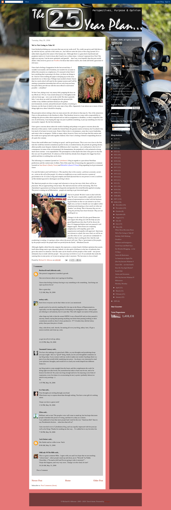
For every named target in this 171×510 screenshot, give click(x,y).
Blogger (107, 501)
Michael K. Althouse (132, 66)
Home (68, 480)
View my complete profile (131, 69)
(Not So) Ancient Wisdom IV (124, 277)
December (119, 205)
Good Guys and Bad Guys (124, 246)
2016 (116, 170)
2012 (116, 183)
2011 (116, 186)
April (118, 288)
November (119, 208)
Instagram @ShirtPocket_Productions (126, 94)
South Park (119, 271)
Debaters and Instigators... (124, 242)
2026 (116, 139)
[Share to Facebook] (77, 260)
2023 (116, 148)
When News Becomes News (124, 230)
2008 (116, 196)
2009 (116, 193)
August (118, 218)
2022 (116, 151)
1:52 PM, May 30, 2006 (47, 405)
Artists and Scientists (122, 274)
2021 (116, 155)
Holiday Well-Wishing (122, 236)
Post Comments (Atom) (49, 485)
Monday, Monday (121, 284)
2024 (116, 145)
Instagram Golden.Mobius (122, 97)
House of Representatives (85, 307)
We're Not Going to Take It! (124, 233)
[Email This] (70, 260)
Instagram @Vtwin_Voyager (122, 86)
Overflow (57, 60)
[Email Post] (66, 260)
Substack (116, 99)
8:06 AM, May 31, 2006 (47, 445)
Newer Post (37, 480)
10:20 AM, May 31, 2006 (47, 465)
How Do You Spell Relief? (124, 268)
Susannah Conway (45, 349)
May (117, 227)
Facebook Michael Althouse (122, 91)
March (118, 291)
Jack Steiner (43, 439)
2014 (116, 177)
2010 (116, 189)
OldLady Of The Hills (47, 452)
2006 (116, 202)
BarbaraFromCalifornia (48, 270)
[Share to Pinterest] (80, 260)
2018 (116, 164)
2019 (116, 161)
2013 (116, 180)
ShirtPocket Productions (121, 88)
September (119, 214)
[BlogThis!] (73, 260)
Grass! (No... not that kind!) (124, 265)
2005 (116, 301)
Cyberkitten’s (63, 160)
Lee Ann (42, 390)
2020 (116, 158)
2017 (116, 167)
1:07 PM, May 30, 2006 (47, 383)
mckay (41, 299)
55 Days (118, 252)
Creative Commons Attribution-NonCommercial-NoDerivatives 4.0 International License (124, 49)
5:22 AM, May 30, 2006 (47, 292)
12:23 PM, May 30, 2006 (47, 342)
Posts (116, 125)
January (118, 297)
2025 (116, 142)
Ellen (41, 412)
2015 (116, 174)
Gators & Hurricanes (122, 255)
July (117, 221)
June (117, 224)
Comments (118, 129)
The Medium (117, 83)
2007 (116, 199)
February (119, 294)
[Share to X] (75, 260)
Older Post (98, 480)
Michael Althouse (117, 116)
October (119, 211)
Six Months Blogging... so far (125, 249)
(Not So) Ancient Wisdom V (124, 261)
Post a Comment (42, 470)
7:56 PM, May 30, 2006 (47, 432)
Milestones (119, 280)
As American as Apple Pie (123, 258)
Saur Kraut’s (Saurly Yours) (49, 165)
